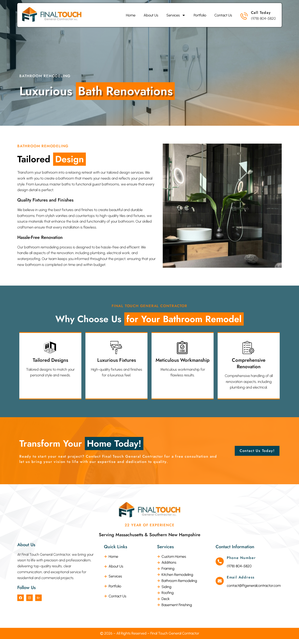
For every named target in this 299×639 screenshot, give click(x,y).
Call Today (261, 12)
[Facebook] (20, 598)
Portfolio (200, 15)
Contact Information (235, 546)
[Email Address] (220, 581)
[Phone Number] (220, 561)
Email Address (241, 577)
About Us (151, 15)
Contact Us (223, 15)
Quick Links (115, 546)
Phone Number (241, 557)
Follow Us (26, 587)
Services (173, 15)
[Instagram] (29, 598)
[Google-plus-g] (38, 598)
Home (130, 15)
